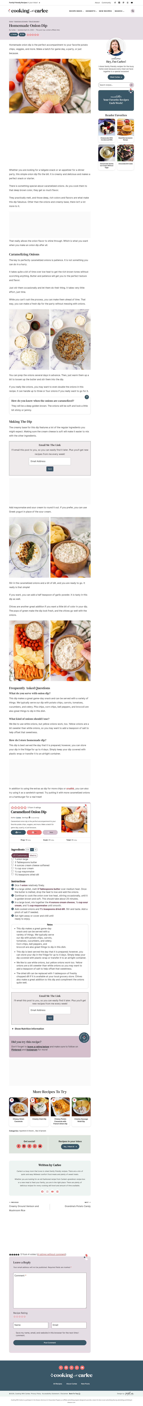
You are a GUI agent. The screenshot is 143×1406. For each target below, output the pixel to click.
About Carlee (71, 1384)
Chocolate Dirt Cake (126, 164)
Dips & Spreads (40, 1131)
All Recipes (57, 1384)
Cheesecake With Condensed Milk (106, 139)
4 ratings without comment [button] (51, 1254)
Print (19, 832)
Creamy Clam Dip (39, 1119)
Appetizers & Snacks (26, 1131)
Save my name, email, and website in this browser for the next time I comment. (47, 1334)
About (97, 3)
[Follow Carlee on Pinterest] (57, 1191)
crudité (70, 788)
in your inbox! (23, 3)
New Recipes (105, 11)
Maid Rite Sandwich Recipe (126, 139)
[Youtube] (132, 3)
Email (55, 1325)
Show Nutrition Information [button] (29, 1028)
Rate (51, 832)
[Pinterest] (123, 3)
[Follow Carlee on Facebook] (42, 1191)
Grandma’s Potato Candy (78, 1205)
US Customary (20, 855)
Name (17, 1325)
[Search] (131, 85)
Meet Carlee (115, 77)
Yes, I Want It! (69, 1147)
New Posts (85, 1384)
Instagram (31, 1049)
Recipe (14, 34)
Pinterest (16, 1049)
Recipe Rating (20, 1313)
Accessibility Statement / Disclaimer (55, 1393)
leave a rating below (38, 1046)
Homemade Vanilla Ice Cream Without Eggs (106, 165)
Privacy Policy (36, 1393)
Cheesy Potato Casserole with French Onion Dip (60, 1121)
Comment (20, 1275)
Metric (33, 855)
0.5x (27, 849)
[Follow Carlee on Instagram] (47, 1191)
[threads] (128, 3)
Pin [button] (23, 34)
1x (32, 849)
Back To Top (73, 1393)
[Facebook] (115, 3)
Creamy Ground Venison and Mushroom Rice (24, 1207)
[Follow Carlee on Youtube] (52, 1191)
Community (106, 3)
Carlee (13, 30)
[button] (28, 35)
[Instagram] (119, 3)
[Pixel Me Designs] (129, 1393)
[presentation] (18, 1107)
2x (35, 849)
